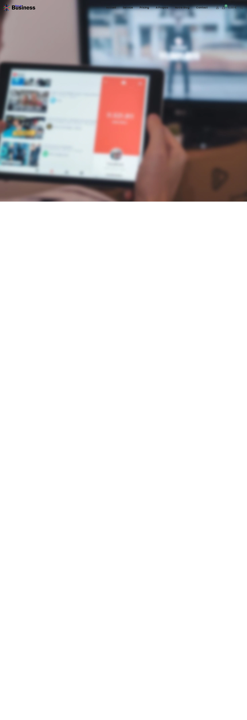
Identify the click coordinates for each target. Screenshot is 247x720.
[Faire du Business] (19, 7)
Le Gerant (108, 367)
